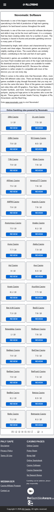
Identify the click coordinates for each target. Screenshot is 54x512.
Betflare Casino (13, 371)
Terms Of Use (6, 456)
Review (13, 128)
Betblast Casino (13, 350)
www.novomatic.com (14, 102)
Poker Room (32, 451)
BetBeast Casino (38, 329)
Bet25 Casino (38, 308)
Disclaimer (5, 446)
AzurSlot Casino (38, 287)
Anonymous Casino (13, 223)
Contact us (5, 490)
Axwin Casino (13, 287)
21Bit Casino (13, 138)
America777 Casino (38, 180)
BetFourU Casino (38, 371)
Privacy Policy (7, 451)
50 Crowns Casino (38, 138)
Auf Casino (13, 265)
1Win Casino (13, 117)
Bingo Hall (31, 456)
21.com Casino (38, 117)
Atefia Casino (38, 244)
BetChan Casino (38, 350)
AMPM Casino (13, 202)
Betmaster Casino (38, 414)
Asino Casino (13, 244)
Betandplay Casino (13, 329)
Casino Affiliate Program (11, 486)
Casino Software (33, 465)
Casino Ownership (34, 470)
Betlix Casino (13, 414)
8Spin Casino (38, 159)
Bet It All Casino (13, 308)
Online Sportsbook (34, 460)
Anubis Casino (38, 223)
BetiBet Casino (13, 393)
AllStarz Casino (13, 180)
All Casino (26, 509)
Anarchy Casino (38, 202)
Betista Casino (38, 393)
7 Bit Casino (13, 159)
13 (38, 432)
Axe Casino (38, 265)
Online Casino (32, 446)
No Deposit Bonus (34, 475)
